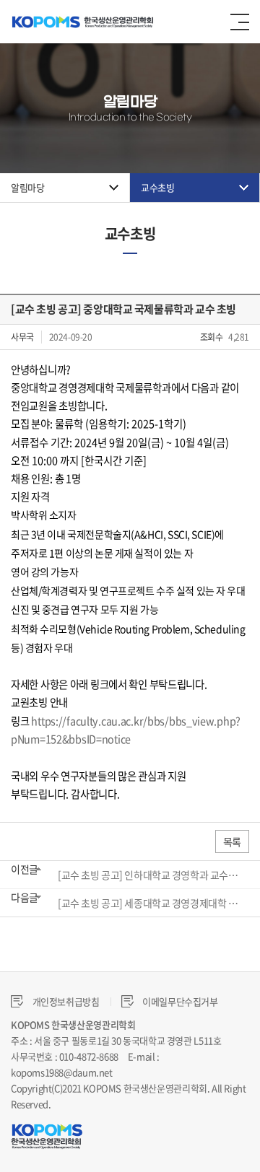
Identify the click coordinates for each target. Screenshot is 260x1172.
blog (148, 1104)
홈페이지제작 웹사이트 (96, 1104)
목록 (232, 841)
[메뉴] (239, 22)
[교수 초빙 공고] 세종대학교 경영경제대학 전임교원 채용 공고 (149, 903)
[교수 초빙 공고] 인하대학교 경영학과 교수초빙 (149, 874)
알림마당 (27, 187)
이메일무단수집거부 (179, 1001)
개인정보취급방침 (65, 1001)
